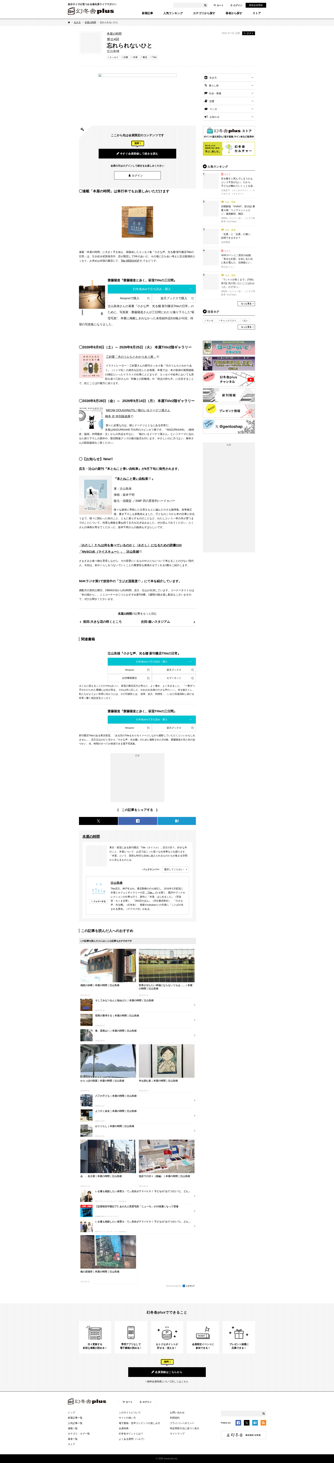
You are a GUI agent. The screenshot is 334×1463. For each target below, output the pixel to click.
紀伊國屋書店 (129, 678)
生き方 (77, 22)
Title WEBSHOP (130, 260)
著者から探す (234, 13)
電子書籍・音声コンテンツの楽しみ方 (139, 1423)
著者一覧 (73, 1439)
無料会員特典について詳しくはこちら (167, 1381)
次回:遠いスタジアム (155, 621)
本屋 (135, 57)
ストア (257, 13)
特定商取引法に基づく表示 (184, 1428)
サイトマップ (177, 1433)
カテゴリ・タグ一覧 (79, 1433)
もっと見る (246, 303)
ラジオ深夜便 (128, 581)
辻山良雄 (116, 883)
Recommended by (174, 1286)
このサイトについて (130, 1412)
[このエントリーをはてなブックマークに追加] (255, 1423)
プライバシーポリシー (182, 1423)
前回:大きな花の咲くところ (102, 621)
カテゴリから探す (204, 13)
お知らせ (214, 116)
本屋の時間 (90, 22)
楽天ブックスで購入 (174, 298)
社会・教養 (215, 93)
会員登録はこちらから (168, 1372)
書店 (145, 57)
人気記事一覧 (75, 1423)
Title (154, 57)
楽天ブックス (174, 669)
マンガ (213, 109)
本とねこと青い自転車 (132, 478)
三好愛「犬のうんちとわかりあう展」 (131, 356)
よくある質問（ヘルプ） (132, 1439)
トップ (71, 1412)
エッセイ (113, 57)
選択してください (174, 869)
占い (246, 320)
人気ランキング (173, 13)
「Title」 (150, 892)
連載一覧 (73, 1428)
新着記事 (147, 13)
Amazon (129, 669)
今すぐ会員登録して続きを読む (139, 153)
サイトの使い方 (127, 1417)
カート (220, 5)
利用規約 (175, 1417)
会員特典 (124, 1428)
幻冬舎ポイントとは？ (131, 1433)
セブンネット (174, 678)
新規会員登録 (256, 5)
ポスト (250, 33)
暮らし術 (214, 85)
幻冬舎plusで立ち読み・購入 (152, 289)
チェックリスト (228, 320)
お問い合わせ (177, 1412)
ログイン (237, 5)
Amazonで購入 (129, 298)
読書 (126, 57)
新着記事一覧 (75, 1417)
